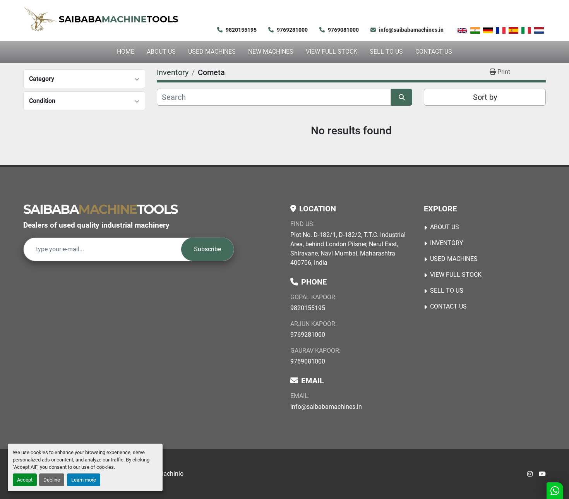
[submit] (401, 97)
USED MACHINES (212, 51)
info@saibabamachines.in (411, 30)
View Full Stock (331, 51)
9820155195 (241, 30)
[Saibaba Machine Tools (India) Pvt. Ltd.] (100, 208)
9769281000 (292, 30)
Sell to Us (386, 51)
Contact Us (433, 51)
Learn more (83, 480)
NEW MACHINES (270, 51)
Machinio (170, 473)
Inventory (446, 243)
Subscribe (207, 249)
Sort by (485, 97)
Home (125, 51)
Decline (51, 480)
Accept (25, 480)
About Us (161, 51)
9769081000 (343, 30)
